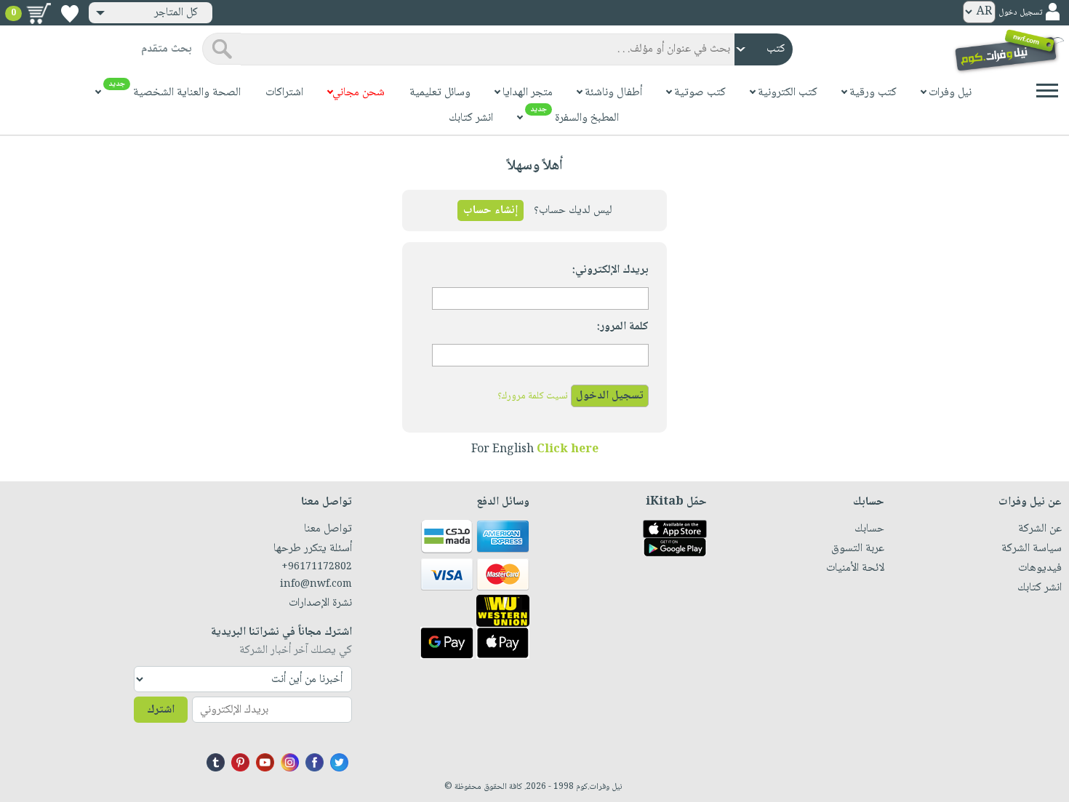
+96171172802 (316, 567)
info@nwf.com (315, 584)
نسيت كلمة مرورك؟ (532, 396)
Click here (567, 450)
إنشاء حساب (490, 210)
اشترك (161, 710)
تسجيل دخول (1020, 12)
